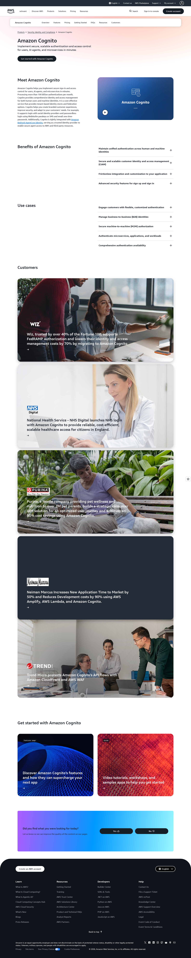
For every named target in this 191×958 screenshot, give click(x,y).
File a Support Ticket (148, 892)
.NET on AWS (104, 897)
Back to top (94, 932)
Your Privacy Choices (46, 949)
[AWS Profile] (182, 3)
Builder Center (104, 887)
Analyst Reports (64, 917)
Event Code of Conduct (149, 922)
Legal (141, 917)
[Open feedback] (188, 479)
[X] (145, 942)
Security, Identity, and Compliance (41, 32)
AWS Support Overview (149, 907)
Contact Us (144, 887)
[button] (37, 11)
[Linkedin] (154, 942)
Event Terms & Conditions (150, 927)
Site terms (29, 949)
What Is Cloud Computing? (28, 892)
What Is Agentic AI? (24, 897)
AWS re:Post (144, 897)
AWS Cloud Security (25, 907)
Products (21, 32)
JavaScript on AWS (106, 917)
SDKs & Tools (104, 892)
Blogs (18, 917)
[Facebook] (149, 942)
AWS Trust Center (65, 897)
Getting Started (64, 887)
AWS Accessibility (147, 912)
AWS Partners (63, 922)
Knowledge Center (147, 902)
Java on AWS (103, 907)
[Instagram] (158, 942)
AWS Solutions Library (67, 902)
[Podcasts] (170, 942)
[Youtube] (166, 942)
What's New (21, 912)
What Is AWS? (22, 887)
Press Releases (22, 922)
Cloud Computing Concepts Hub (30, 902)
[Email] (174, 942)
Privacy (18, 949)
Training (60, 892)
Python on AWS (105, 902)
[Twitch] (162, 942)
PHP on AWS (103, 912)
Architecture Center (65, 907)
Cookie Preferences (72, 949)
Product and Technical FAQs (69, 912)
